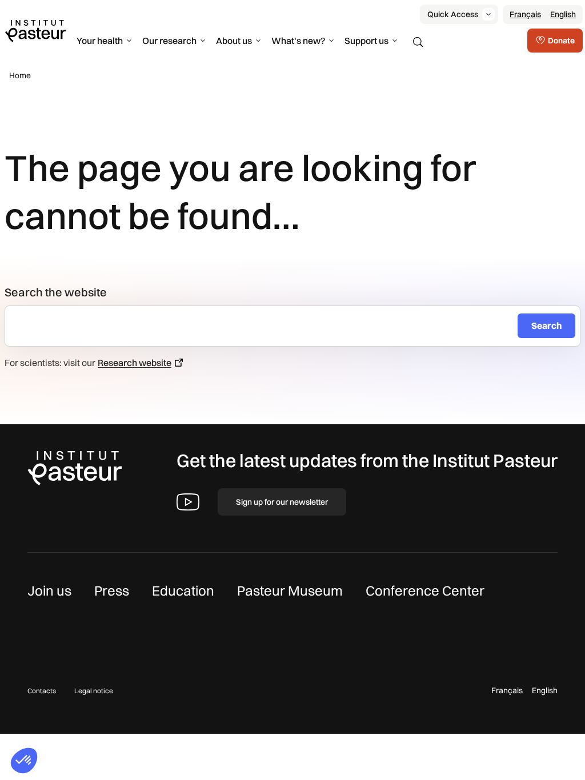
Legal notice (93, 690)
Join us (49, 590)
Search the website (56, 292)
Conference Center (425, 590)
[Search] (418, 42)
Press (111, 590)
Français (525, 14)
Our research (169, 40)
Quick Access (452, 14)
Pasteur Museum (290, 590)
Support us (366, 40)
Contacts (41, 690)
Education (183, 590)
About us (234, 40)
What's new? (298, 40)
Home (20, 75)
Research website (134, 362)
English (563, 14)
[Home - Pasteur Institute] (35, 30)
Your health (100, 40)
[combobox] (266, 326)
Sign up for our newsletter (282, 502)
